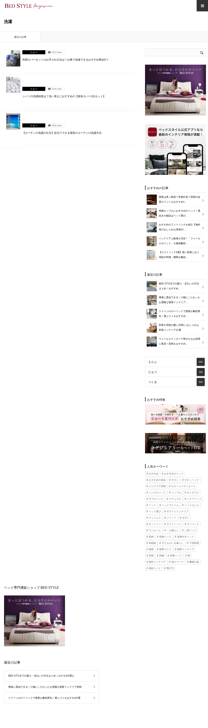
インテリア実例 (157, 486)
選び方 (170, 568)
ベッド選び (155, 511)
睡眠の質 (194, 561)
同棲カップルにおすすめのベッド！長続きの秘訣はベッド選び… (179, 213)
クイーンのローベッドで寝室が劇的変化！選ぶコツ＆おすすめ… (179, 314)
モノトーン (155, 524)
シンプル (176, 492)
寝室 (151, 549)
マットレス (155, 517)
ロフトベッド (174, 524)
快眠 (161, 555)
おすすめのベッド (174, 473)
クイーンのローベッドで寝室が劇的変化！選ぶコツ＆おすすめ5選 (44, 697)
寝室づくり (165, 549)
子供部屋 (194, 543)
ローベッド (193, 524)
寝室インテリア (185, 549)
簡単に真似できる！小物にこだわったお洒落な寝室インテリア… (179, 300)
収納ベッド (165, 536)
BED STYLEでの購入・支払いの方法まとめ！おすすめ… (179, 286)
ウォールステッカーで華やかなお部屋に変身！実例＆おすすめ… (179, 341)
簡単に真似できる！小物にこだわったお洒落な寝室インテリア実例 (44, 687)
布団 (151, 555)
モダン (185, 517)
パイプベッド (194, 498)
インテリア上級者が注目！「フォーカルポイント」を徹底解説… (179, 241)
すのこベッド (191, 480)
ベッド (152, 505)
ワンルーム (155, 530)
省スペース (177, 561)
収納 (151, 536)
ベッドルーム (191, 505)
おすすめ (153, 473)
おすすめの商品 (157, 480)
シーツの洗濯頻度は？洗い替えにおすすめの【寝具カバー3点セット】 (64, 96)
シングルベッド (157, 492)
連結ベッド (155, 568)
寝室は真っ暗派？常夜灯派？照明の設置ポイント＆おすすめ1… (179, 199)
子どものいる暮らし (173, 543)
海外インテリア (157, 561)
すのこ (175, 480)
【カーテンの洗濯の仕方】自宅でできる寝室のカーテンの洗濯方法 (62, 132)
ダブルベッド (156, 498)
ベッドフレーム (170, 505)
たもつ (33, 52)
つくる (175, 382)
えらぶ (175, 361)
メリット (171, 517)
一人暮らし (173, 530)
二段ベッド (190, 530)
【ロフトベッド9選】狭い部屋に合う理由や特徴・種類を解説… (179, 255)
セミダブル (193, 492)
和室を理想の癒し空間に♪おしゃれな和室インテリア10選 (179, 327)
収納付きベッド (185, 536)
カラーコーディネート (183, 486)
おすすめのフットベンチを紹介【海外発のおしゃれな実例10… (179, 227)
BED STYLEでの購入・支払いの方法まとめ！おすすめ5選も (41, 675)
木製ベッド (176, 555)
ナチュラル (175, 498)
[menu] (202, 5)
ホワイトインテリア (177, 511)
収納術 (152, 543)
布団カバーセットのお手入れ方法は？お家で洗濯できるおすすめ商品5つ (65, 59)
